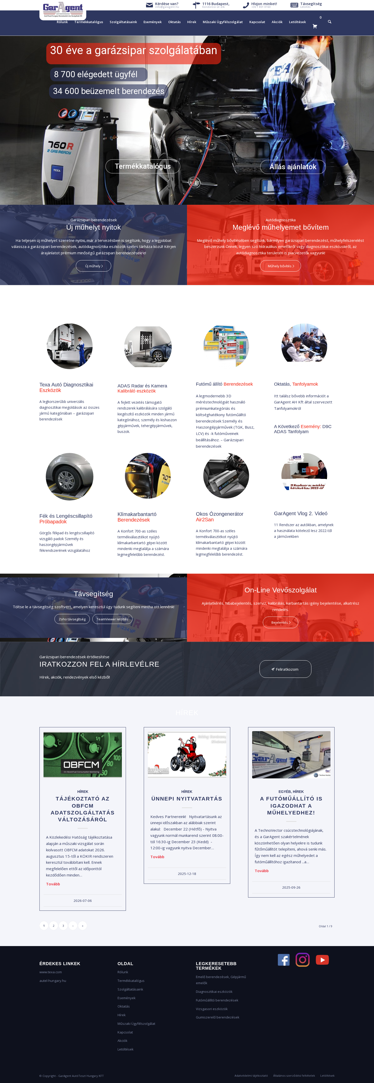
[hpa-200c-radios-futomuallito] (226, 346)
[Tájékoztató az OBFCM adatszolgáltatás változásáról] (83, 755)
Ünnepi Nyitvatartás (186, 799)
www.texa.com (50, 972)
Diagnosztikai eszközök (214, 991)
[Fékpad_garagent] (69, 476)
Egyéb (285, 792)
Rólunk (123, 972)
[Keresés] (330, 22)
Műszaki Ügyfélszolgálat (136, 1023)
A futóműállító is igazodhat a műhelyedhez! (291, 805)
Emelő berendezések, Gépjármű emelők (221, 980)
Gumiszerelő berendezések (217, 1017)
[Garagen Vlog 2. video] (304, 475)
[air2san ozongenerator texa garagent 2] (226, 475)
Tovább (53, 883)
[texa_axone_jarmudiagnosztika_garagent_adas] (70, 346)
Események (127, 998)
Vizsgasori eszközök (212, 1009)
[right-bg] (148, 476)
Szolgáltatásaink (130, 989)
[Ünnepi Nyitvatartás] (187, 755)
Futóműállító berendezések (217, 1000)
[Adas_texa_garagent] (148, 347)
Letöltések (126, 1049)
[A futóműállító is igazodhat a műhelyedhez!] (291, 755)
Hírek (82, 792)
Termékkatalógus (131, 980)
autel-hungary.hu (52, 980)
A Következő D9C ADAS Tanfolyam (303, 429)
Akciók (122, 1040)
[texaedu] (304, 346)
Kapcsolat (125, 1032)
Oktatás (124, 1006)
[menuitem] (62, 22)
